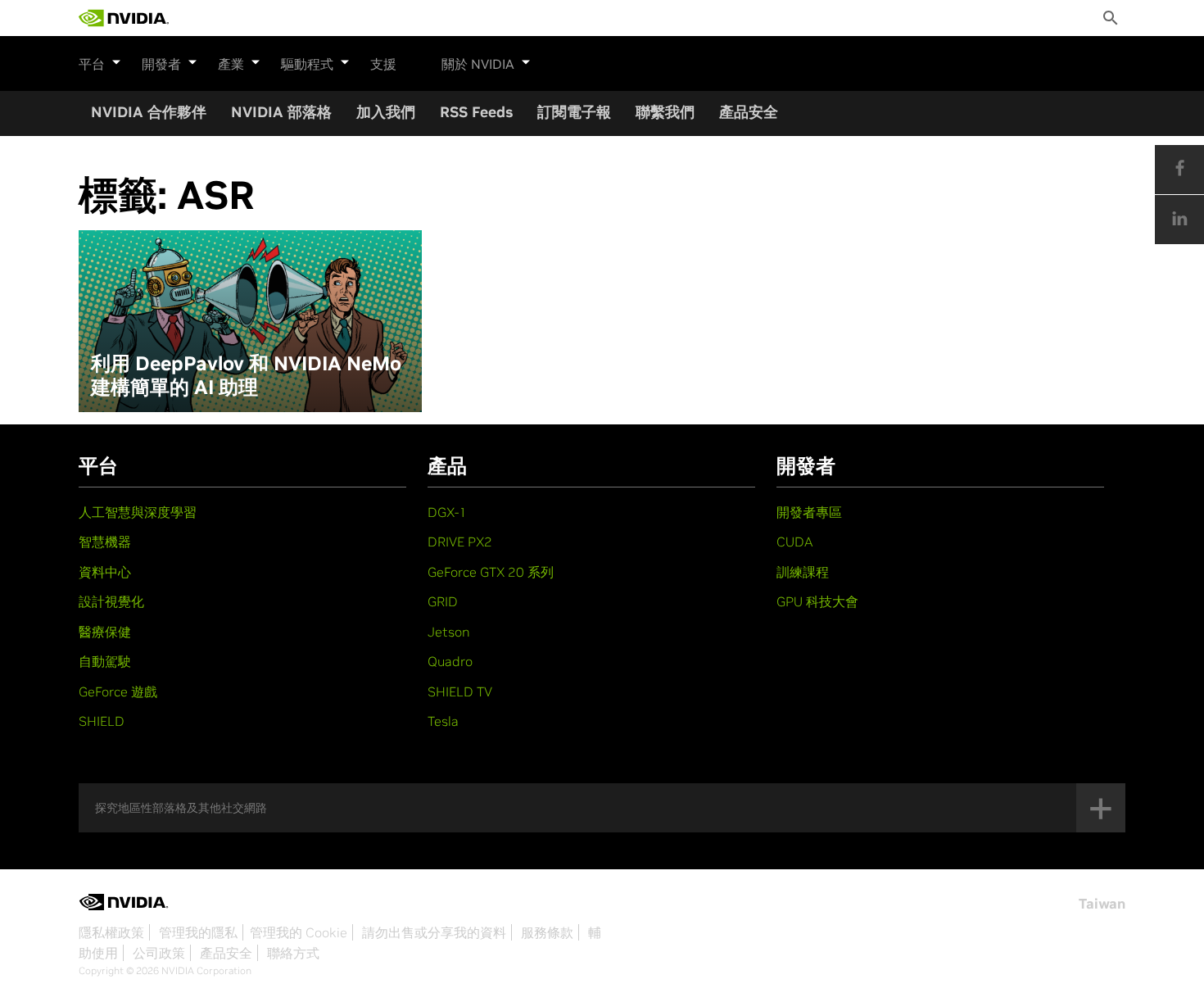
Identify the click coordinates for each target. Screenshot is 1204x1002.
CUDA (794, 541)
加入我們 (385, 111)
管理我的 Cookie (298, 932)
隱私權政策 (111, 932)
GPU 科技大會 (817, 601)
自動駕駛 (105, 661)
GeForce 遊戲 (118, 691)
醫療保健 (105, 631)
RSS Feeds (476, 111)
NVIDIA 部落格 (281, 111)
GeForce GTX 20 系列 (491, 572)
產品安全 (748, 111)
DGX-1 (447, 512)
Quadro (450, 661)
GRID (443, 601)
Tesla (443, 721)
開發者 (161, 64)
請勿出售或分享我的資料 (434, 932)
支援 (383, 64)
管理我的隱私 (198, 932)
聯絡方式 (293, 953)
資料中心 (105, 572)
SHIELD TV (460, 691)
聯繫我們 (665, 111)
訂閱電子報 (574, 111)
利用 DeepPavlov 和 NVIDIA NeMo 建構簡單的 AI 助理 (246, 376)
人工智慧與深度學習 (138, 512)
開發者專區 (809, 512)
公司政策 (159, 953)
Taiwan (1102, 904)
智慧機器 (105, 541)
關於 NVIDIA (477, 64)
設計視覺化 (111, 601)
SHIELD (101, 721)
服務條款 (547, 932)
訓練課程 (802, 572)
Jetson (449, 631)
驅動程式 (307, 64)
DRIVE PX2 (460, 541)
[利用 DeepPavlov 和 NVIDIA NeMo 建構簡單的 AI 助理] (250, 321)
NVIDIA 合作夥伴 (148, 111)
